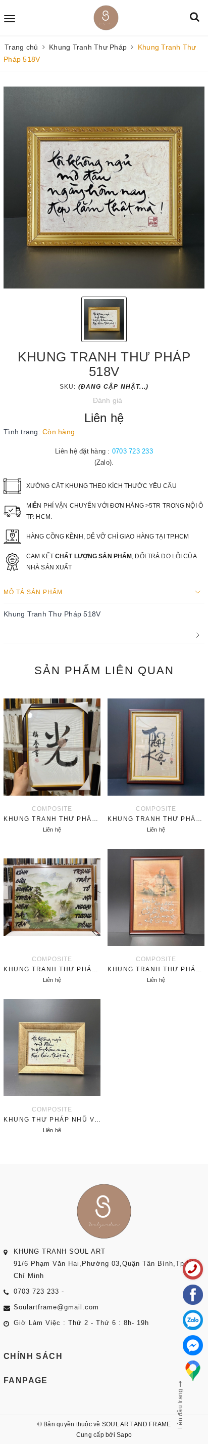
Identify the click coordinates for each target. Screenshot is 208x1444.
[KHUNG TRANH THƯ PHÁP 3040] (156, 914)
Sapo (124, 1434)
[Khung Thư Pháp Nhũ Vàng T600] (52, 1065)
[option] (104, 188)
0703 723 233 (132, 451)
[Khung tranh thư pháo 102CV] (52, 764)
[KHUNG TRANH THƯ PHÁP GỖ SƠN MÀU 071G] (52, 914)
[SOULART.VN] (105, 17)
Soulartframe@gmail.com (56, 1307)
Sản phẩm (104, 670)
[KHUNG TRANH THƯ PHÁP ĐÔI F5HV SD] (156, 764)
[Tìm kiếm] (194, 17)
